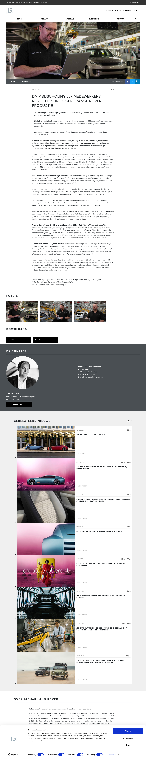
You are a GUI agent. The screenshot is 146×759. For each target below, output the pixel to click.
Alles (129, 421)
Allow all (128, 731)
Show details (111, 755)
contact (120, 19)
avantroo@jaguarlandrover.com (91, 377)
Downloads (27, 81)
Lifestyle (70, 19)
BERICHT (11, 340)
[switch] (61, 754)
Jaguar (18, 2)
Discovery (44, 2)
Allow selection (128, 738)
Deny (128, 745)
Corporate (10, 2)
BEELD (37, 340)
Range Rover (27, 2)
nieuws (44, 19)
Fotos (12, 81)
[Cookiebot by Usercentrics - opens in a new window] (13, 754)
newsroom (123, 10)
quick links (94, 19)
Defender (36, 2)
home (18, 19)
